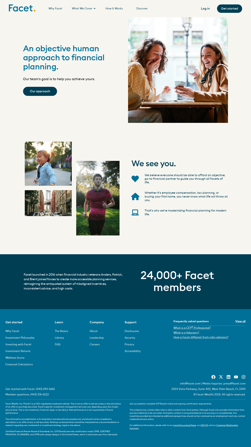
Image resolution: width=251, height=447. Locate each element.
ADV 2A (204, 425)
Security (130, 337)
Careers (95, 344)
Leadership (97, 337)
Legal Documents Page (184, 425)
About (94, 331)
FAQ (57, 344)
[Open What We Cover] (94, 8)
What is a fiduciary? (186, 332)
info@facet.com (190, 383)
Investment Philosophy (19, 337)
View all (240, 321)
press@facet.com (234, 383)
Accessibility (133, 351)
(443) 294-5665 (45, 389)
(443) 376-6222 (39, 394)
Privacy (129, 344)
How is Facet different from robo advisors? (200, 337)
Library (59, 337)
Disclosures (132, 331)
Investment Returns (17, 351)
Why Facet (12, 331)
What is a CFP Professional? (192, 327)
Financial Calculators (19, 364)
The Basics (61, 331)
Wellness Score (14, 357)
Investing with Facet (18, 344)
